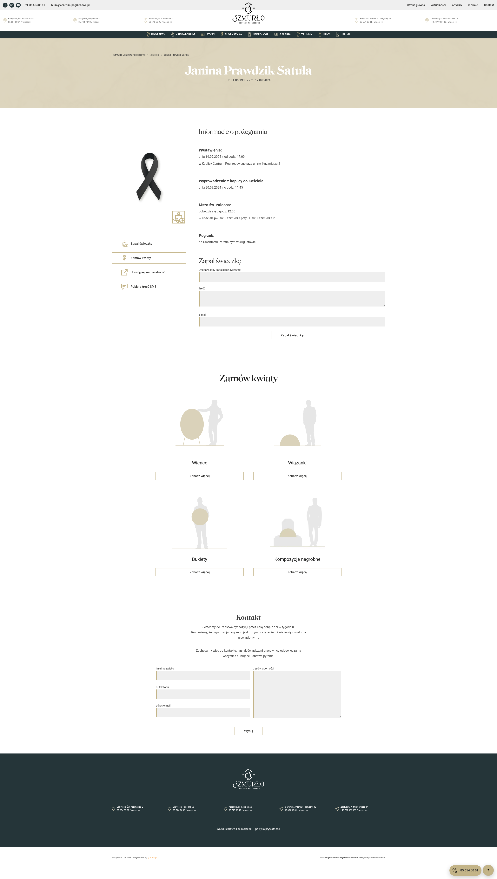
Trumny (306, 34)
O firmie (473, 5)
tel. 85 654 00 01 (35, 5)
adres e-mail (163, 705)
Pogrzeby (158, 34)
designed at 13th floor (121, 857)
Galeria (285, 34)
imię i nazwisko (165, 668)
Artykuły (457, 5)
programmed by (140, 857)
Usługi (345, 34)
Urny (326, 34)
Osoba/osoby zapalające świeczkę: (220, 269)
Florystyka (233, 34)
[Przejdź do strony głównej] (248, 13)
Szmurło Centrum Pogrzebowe (129, 55)
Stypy (211, 34)
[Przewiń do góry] (488, 870)
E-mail (202, 314)
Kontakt (489, 5)
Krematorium (185, 34)
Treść (202, 288)
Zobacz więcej (200, 476)
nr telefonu (162, 687)
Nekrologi (260, 34)
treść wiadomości (263, 668)
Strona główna (416, 5)
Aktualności (438, 5)
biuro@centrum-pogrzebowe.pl (70, 5)
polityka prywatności (267, 829)
